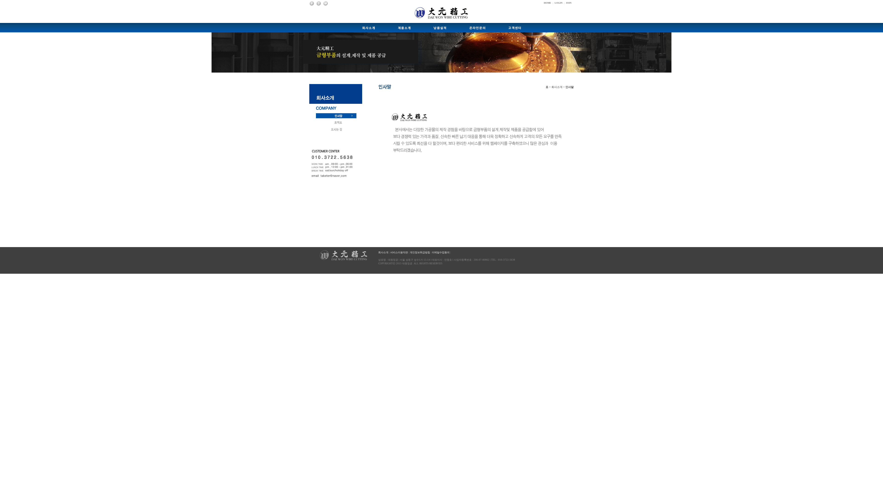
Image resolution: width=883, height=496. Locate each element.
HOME (547, 3)
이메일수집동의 (441, 252)
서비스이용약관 (399, 252)
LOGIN (558, 3)
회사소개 (383, 252)
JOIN (568, 3)
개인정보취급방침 (420, 252)
